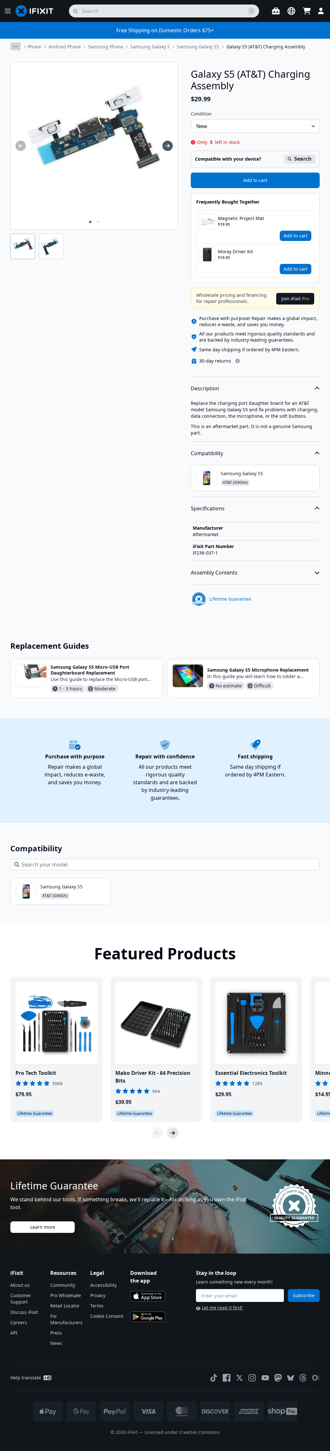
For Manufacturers (66, 1319)
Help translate (25, 1378)
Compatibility (207, 453)
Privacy (97, 1295)
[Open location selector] (291, 11)
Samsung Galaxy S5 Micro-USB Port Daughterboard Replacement (90, 670)
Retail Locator (65, 1306)
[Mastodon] (278, 1378)
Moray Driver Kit (235, 251)
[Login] (321, 11)
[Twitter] (239, 1378)
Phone (34, 47)
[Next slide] (173, 1133)
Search (303, 158)
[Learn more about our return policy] (237, 361)
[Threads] (303, 1378)
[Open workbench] (275, 11)
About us (20, 1285)
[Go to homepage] (37, 11)
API (13, 1333)
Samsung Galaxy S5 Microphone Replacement (258, 670)
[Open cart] (306, 11)
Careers (18, 1322)
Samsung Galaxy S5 (198, 47)
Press (56, 1333)
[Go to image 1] (90, 222)
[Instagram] (252, 1378)
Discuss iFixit (24, 1312)
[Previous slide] (157, 1133)
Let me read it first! (222, 1308)
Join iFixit (295, 298)
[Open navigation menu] (7, 11)
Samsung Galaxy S (150, 47)
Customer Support (20, 1298)
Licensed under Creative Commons (182, 1432)
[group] (20, 146)
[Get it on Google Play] (147, 1317)
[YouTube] (265, 1378)
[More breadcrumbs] (15, 46)
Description (205, 388)
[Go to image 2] (98, 222)
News (56, 1343)
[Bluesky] (290, 1378)
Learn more (42, 1227)
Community (62, 1285)
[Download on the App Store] (147, 1296)
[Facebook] (226, 1378)
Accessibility (103, 1285)
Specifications (208, 508)
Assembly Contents (214, 572)
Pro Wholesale (65, 1295)
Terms (96, 1306)
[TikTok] (214, 1378)
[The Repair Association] (316, 1378)
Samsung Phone (105, 47)
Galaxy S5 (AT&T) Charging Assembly (266, 47)
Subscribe (304, 1295)
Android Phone (65, 47)
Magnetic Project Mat (241, 218)
